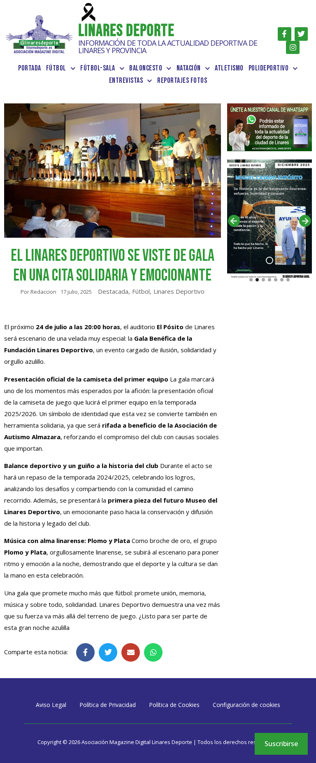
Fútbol (56, 68)
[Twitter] (301, 33)
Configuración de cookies (246, 705)
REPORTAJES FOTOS (182, 80)
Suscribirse (281, 743)
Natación (189, 68)
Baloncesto (145, 68)
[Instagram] (292, 47)
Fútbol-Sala (97, 68)
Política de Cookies (174, 705)
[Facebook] (284, 33)
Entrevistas (126, 80)
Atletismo (229, 68)
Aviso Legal (51, 705)
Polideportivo (269, 68)
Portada (29, 68)
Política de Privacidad (107, 705)
